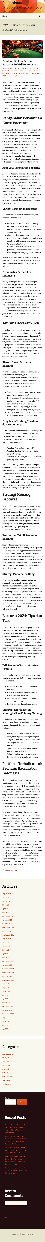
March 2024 (6, 1002)
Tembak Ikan (6, 1084)
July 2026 (5, 897)
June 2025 (6, 946)
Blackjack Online (8, 1058)
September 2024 (8, 980)
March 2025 (6, 957)
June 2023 (6, 1021)
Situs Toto (8, 1217)
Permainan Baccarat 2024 (19, 73)
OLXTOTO (29, 1234)
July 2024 (5, 987)
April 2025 (5, 954)
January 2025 (7, 965)
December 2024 (8, 969)
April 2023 (5, 1029)
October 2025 (7, 931)
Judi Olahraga (7, 1061)
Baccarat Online (22, 68)
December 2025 (8, 924)
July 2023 (5, 1018)
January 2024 (7, 1010)
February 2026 (7, 916)
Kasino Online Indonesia (18, 71)
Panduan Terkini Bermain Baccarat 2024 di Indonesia (19, 62)
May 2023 (5, 1025)
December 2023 (8, 1014)
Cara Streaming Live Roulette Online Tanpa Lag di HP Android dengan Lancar (16, 1170)
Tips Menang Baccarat (14, 76)
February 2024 (7, 1006)
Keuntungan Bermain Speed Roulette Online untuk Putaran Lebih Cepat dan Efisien (15, 1150)
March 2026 (6, 912)
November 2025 (8, 927)
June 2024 (6, 991)
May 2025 (5, 950)
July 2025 (5, 942)
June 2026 (6, 901)
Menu (4, 16)
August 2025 (6, 939)
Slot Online (6, 1080)
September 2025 (8, 935)
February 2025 (7, 961)
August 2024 (6, 984)
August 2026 (6, 894)
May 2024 (5, 995)
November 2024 (8, 972)
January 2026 (7, 920)
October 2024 (7, 976)
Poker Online (7, 1073)
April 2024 (5, 999)
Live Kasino (6, 1069)
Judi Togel (6, 1065)
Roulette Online (8, 1077)
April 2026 (5, 909)
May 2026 (5, 905)
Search (7, 1098)
